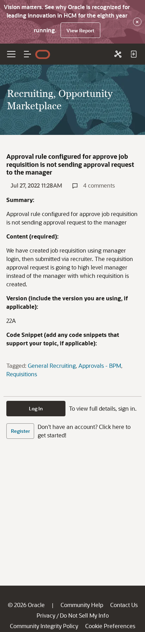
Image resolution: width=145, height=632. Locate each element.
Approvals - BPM (99, 365)
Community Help (82, 604)
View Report (80, 30)
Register (20, 431)
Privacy (46, 615)
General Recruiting (52, 365)
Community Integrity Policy (44, 626)
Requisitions (21, 374)
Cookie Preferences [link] (110, 626)
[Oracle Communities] (118, 54)
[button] (27, 54)
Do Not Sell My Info (84, 615)
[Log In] (133, 54)
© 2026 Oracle (26, 604)
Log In (36, 408)
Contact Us (124, 604)
